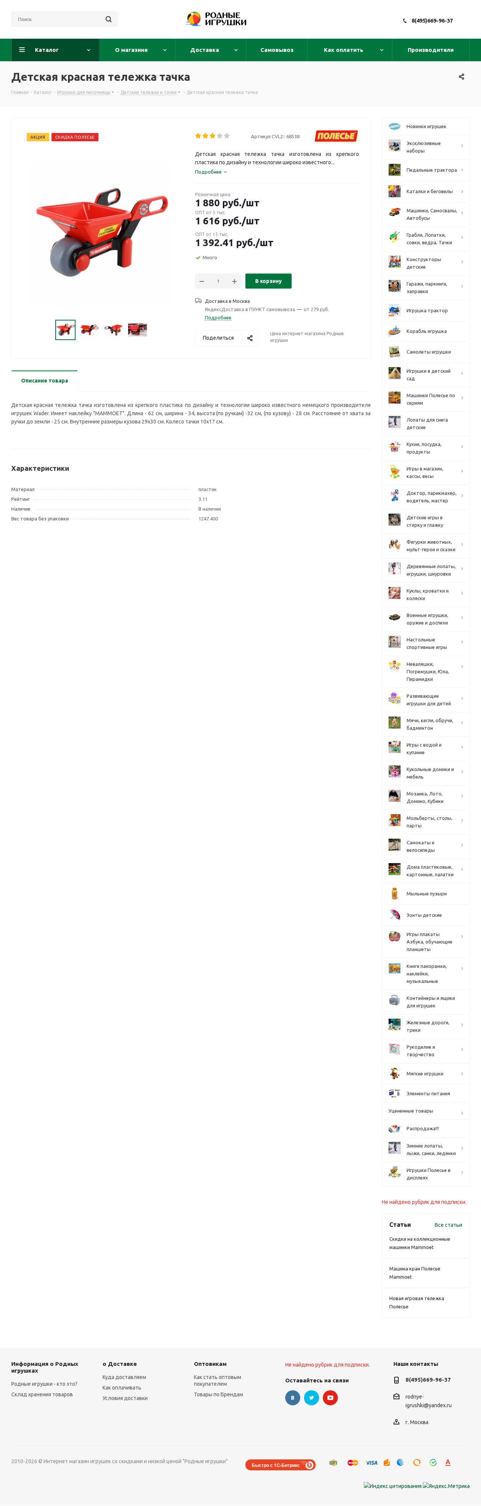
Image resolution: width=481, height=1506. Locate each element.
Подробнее (218, 317)
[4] (220, 136)
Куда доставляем (124, 1377)
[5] (227, 136)
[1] (198, 136)
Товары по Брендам (218, 1394)
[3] (212, 136)
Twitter (311, 1397)
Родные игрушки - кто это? (44, 1384)
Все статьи (448, 1225)
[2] (205, 136)
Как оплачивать (122, 1388)
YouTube (330, 1397)
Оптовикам (210, 1364)
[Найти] (109, 19)
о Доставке (120, 1364)
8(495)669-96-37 (432, 20)
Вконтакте (292, 1397)
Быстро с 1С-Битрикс (276, 1465)
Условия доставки (125, 1398)
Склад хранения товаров (42, 1394)
